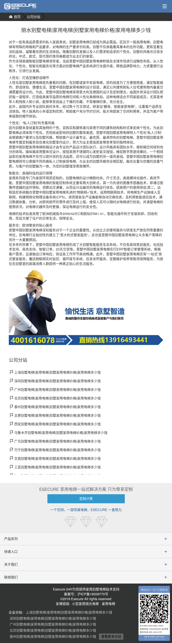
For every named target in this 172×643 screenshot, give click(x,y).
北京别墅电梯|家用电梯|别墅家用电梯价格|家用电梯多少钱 (53, 630)
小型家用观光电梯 (85, 603)
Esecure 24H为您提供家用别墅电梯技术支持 (86, 589)
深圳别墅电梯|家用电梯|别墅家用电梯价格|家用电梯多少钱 (53, 618)
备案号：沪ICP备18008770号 (86, 594)
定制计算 (86, 498)
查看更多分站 (111, 636)
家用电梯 (108, 603)
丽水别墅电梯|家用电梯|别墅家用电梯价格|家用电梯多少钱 (86, 29)
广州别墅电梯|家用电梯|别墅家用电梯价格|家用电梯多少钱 (53, 624)
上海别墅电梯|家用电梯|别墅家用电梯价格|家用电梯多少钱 (69, 612)
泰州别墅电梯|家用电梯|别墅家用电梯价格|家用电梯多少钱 (53, 636)
